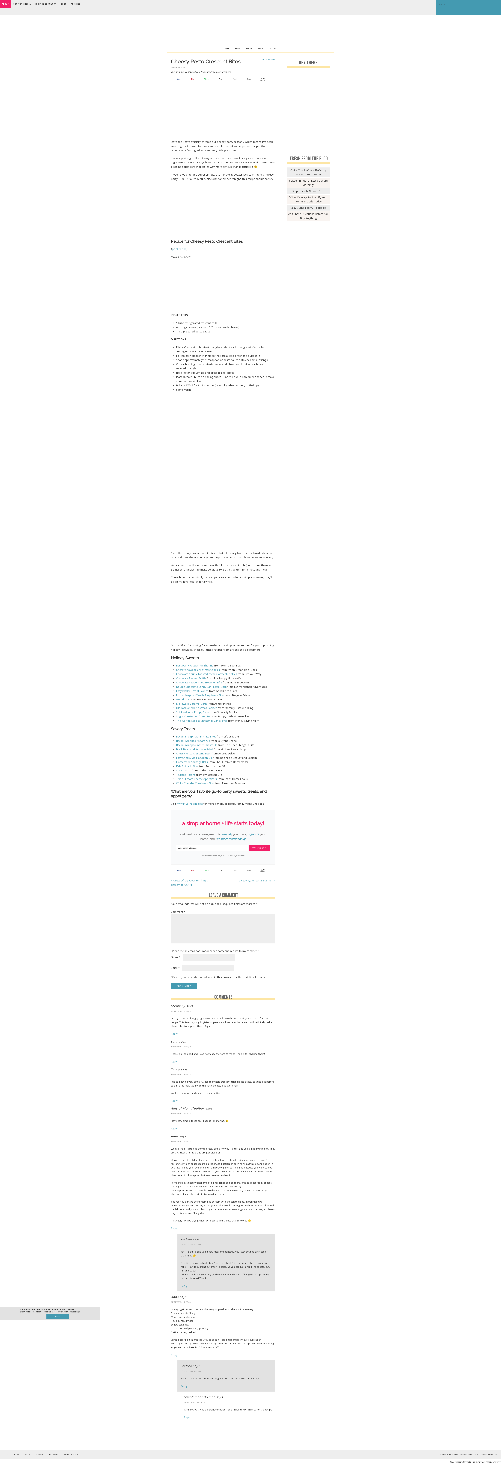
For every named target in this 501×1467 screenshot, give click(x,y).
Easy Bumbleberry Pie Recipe (308, 207)
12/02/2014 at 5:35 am (181, 1302)
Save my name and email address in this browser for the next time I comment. (221, 977)
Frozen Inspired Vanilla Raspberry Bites (200, 695)
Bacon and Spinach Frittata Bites (196, 736)
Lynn (174, 1041)
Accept (58, 1317)
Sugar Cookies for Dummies (193, 716)
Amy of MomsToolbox (188, 1108)
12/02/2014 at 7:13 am (181, 1113)
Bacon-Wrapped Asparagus (193, 741)
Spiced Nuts (183, 770)
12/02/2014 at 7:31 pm (181, 1046)
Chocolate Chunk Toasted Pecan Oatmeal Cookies (206, 674)
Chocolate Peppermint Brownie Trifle (199, 682)
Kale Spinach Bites (187, 766)
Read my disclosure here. (218, 71)
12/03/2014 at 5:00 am (181, 1011)
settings (76, 1312)
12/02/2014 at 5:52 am (191, 1371)
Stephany (178, 1006)
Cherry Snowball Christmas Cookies (198, 670)
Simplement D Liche (199, 1397)
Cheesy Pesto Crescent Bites (193, 753)
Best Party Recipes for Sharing (194, 665)
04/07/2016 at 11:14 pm (194, 1402)
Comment (178, 912)
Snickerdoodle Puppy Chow (193, 712)
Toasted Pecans (185, 775)
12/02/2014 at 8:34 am (181, 1074)
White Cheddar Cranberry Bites (195, 783)
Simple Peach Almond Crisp (308, 191)
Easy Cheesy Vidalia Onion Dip (194, 758)
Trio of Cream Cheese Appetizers (196, 779)
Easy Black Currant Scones (192, 691)
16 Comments (268, 59)
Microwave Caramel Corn (191, 704)
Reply (174, 1033)
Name (175, 957)
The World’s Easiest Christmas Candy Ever (201, 720)
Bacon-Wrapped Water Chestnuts (196, 745)
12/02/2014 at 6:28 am (181, 1141)
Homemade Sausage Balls (192, 762)
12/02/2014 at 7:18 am (191, 1244)
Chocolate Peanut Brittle (191, 678)
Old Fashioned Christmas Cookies (196, 708)
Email (175, 968)
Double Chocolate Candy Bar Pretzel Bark (201, 687)
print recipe (179, 249)
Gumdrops (183, 699)
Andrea (186, 1239)
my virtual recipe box (190, 803)
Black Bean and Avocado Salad (194, 749)
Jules (174, 1136)
